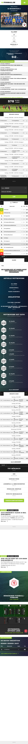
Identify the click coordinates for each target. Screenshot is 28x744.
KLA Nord (14, 31)
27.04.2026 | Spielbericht (5, 82)
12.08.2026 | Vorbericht (5, 67)
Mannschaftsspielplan (2, 114)
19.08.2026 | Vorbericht (5, 63)
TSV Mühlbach (14, 468)
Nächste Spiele (14, 114)
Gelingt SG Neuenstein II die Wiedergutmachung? (8, 70)
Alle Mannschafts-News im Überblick (11, 97)
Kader (14, 260)
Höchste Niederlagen (2, 393)
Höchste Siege (14, 393)
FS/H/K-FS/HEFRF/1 (14, 291)
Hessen (15, 6)
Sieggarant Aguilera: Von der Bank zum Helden (12, 84)
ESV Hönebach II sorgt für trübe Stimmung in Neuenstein (13, 79)
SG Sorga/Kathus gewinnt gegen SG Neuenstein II (13, 94)
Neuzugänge (26, 260)
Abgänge (2, 260)
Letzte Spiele (26, 114)
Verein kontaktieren (14, 500)
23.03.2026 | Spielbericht (5, 91)
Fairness (2, 203)
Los (14, 196)
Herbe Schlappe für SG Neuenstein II (11, 74)
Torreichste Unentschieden (26, 393)
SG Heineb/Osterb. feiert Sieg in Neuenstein (13, 89)
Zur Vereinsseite (14, 10)
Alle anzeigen (13, 389)
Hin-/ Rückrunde (26, 203)
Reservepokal (14, 287)
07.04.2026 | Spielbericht (5, 87)
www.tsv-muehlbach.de (14, 493)
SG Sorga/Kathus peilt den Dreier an (11, 65)
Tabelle (15, 202)
